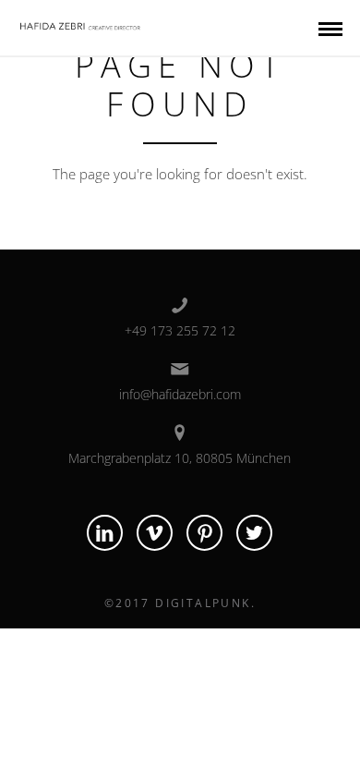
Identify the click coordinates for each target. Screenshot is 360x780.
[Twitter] (254, 533)
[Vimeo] (155, 533)
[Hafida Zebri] (81, 23)
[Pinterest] (204, 533)
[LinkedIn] (105, 533)
